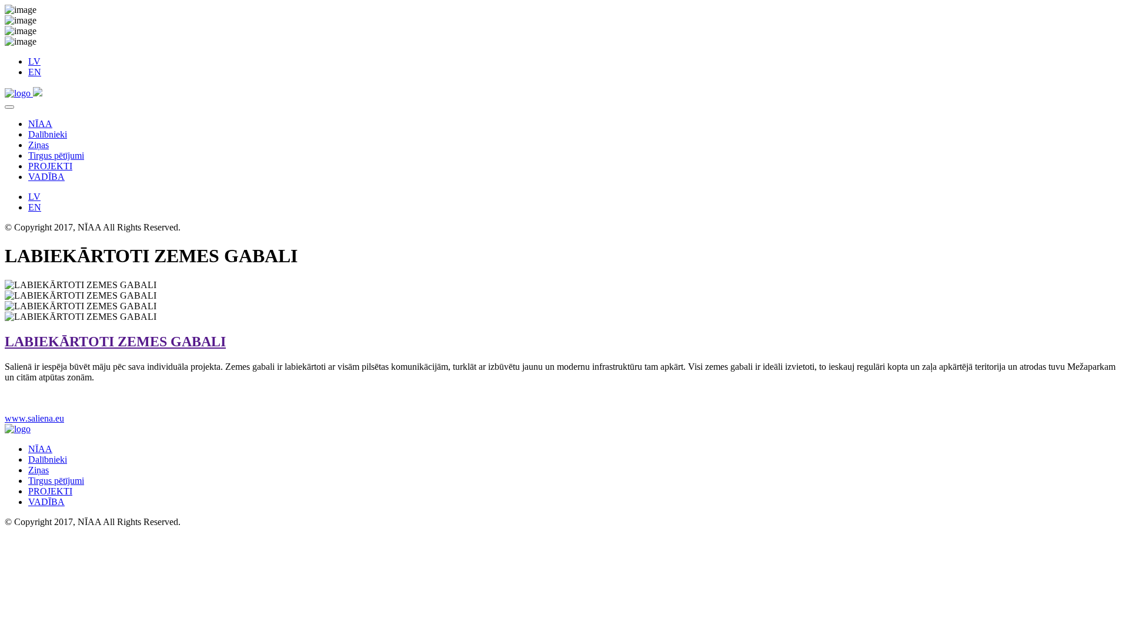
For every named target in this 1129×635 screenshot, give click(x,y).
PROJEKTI (50, 166)
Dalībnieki (47, 134)
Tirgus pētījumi (56, 156)
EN (34, 72)
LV (34, 61)
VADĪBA (46, 177)
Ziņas (38, 145)
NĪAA (40, 124)
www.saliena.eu (34, 418)
